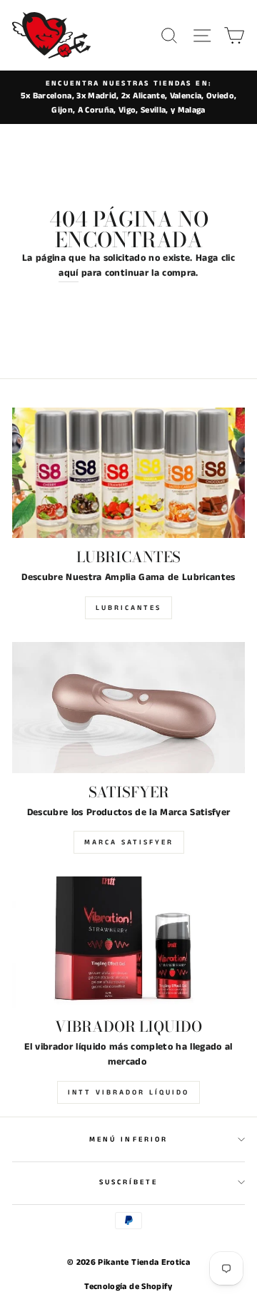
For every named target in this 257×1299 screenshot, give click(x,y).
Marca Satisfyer (128, 842)
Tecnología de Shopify (128, 1286)
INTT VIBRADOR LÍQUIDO (128, 1092)
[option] (128, 97)
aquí (68, 273)
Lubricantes (128, 608)
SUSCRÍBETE (128, 1182)
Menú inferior (128, 1139)
